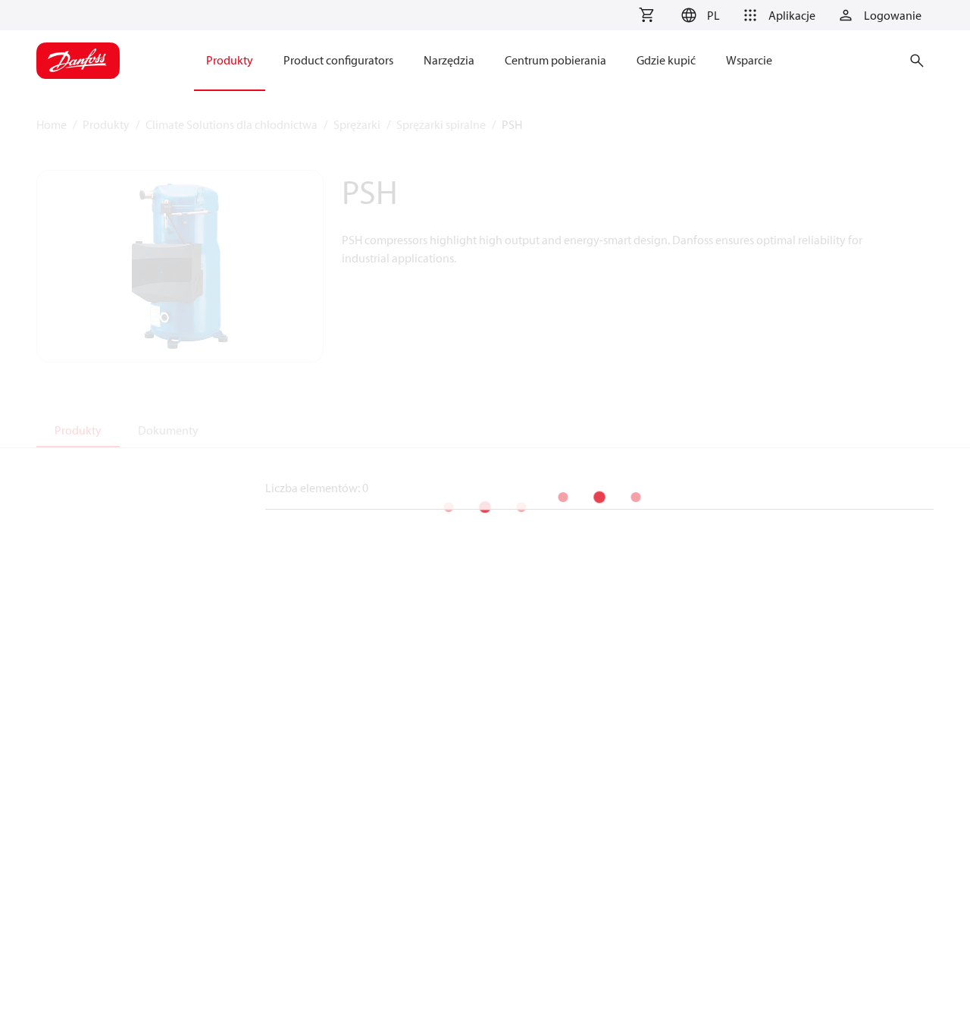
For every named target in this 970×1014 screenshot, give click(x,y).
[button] (698, 15)
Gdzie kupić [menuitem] (666, 59)
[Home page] (78, 60)
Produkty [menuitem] (229, 59)
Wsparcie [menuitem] (749, 59)
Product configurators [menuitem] (338, 59)
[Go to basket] (646, 15)
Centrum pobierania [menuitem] (555, 59)
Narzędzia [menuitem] (449, 59)
